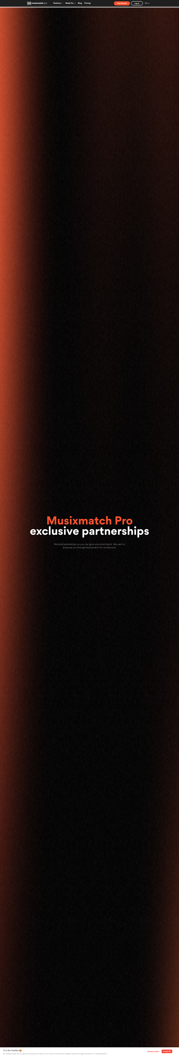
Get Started (122, 3)
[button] (57, 3)
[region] (89, 1051)
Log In (136, 3)
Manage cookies (153, 1051)
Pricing (87, 3)
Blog (80, 3)
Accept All (167, 1051)
